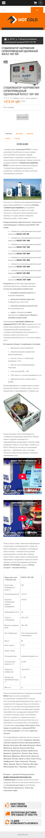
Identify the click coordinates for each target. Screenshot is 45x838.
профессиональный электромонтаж (17, 777)
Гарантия (30, 134)
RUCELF (12, 39)
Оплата (7, 138)
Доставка (19, 134)
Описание (8, 134)
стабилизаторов (9, 780)
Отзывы (17, 138)
